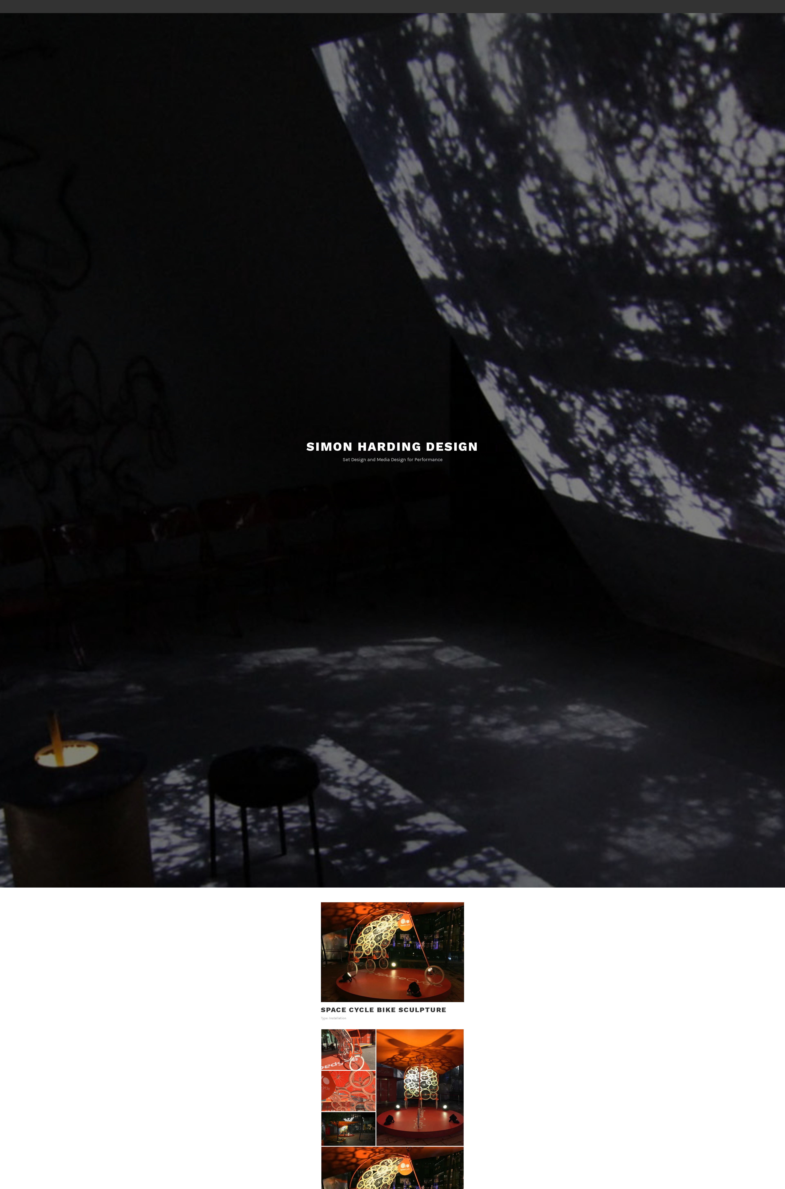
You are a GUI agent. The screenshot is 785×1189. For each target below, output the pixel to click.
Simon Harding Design (392, 446)
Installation (337, 1018)
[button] (348, 1049)
